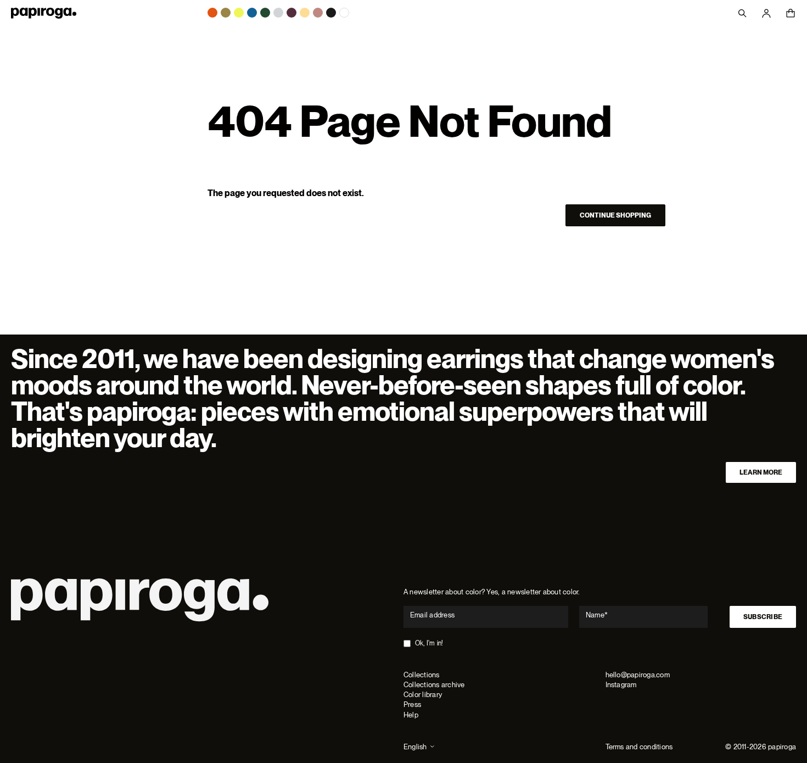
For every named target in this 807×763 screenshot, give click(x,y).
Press (412, 704)
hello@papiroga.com (638, 675)
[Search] (742, 13)
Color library (423, 694)
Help (411, 715)
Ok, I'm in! (429, 643)
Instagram (621, 685)
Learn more (760, 472)
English (415, 747)
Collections (422, 675)
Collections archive (434, 685)
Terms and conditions (639, 747)
